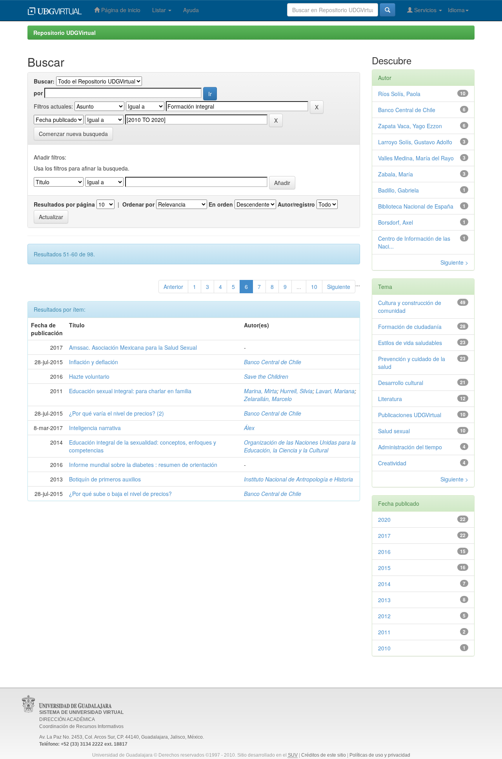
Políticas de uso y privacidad (379, 755)
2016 (384, 552)
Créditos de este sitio (323, 755)
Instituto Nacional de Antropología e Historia (298, 479)
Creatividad (392, 463)
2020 (384, 519)
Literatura (390, 399)
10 (314, 287)
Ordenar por (138, 204)
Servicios (425, 10)
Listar (159, 10)
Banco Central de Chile (272, 362)
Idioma (456, 10)
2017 (384, 535)
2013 (384, 600)
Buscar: (44, 81)
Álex (249, 428)
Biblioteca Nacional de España (415, 206)
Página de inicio (120, 10)
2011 (384, 632)
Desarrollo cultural (400, 383)
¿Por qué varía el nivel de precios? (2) (116, 413)
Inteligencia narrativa (95, 428)
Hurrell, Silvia (296, 391)
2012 (384, 616)
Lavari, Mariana (335, 391)
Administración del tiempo (410, 447)
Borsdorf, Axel (395, 222)
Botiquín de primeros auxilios (105, 479)
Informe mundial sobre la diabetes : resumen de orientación (143, 464)
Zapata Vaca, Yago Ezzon (410, 126)
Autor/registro (296, 204)
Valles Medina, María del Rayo (416, 158)
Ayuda (191, 10)
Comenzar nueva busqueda (73, 134)
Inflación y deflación (93, 362)
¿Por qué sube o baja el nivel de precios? (120, 494)
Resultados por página (64, 204)
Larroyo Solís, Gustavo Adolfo (415, 142)
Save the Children (266, 376)
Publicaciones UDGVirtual (409, 415)
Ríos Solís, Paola (399, 94)
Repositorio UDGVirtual (64, 32)
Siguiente (338, 287)
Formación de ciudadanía (410, 326)
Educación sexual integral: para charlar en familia (130, 391)
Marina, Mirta (260, 391)
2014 (384, 584)
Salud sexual (394, 431)
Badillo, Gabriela (398, 190)
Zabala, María (395, 174)
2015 (384, 568)
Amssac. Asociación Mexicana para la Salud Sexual (133, 347)
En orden (221, 204)
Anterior (173, 287)
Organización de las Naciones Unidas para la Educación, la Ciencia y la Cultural (300, 446)
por (38, 93)
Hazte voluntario (89, 376)
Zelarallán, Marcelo (268, 399)
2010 (384, 648)
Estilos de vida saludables (410, 343)
